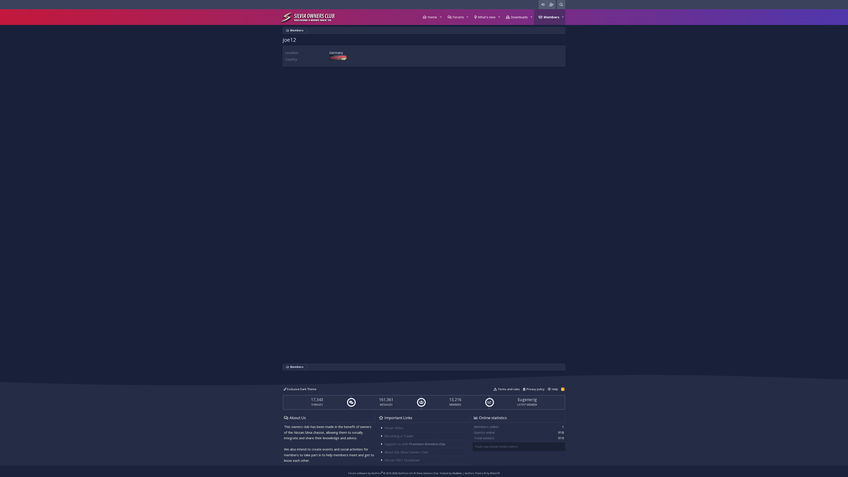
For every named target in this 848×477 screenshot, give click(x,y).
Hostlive (457, 473)
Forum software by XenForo (380, 473)
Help (555, 389)
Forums (458, 17)
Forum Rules (393, 428)
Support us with (414, 444)
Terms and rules (509, 389)
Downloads (519, 17)
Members (551, 17)
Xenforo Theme (482, 473)
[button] (440, 17)
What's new (487, 17)
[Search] (561, 4)
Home (432, 17)
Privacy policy (535, 389)
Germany (336, 52)
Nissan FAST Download (401, 460)
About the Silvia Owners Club (406, 452)
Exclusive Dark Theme (301, 389)
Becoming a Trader (399, 436)
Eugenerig (527, 399)
